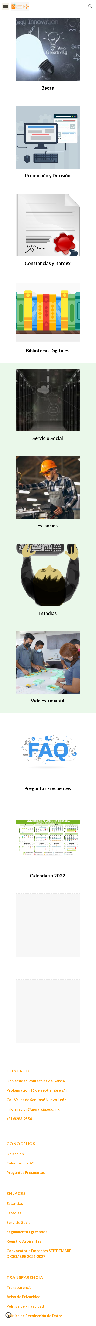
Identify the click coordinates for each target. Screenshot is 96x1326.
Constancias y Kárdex (48, 263)
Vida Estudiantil (47, 700)
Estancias (48, 525)
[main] (47, 88)
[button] (5, 6)
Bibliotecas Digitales (47, 350)
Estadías (48, 613)
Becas (47, 88)
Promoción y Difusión (47, 175)
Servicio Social (47, 438)
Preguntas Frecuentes (47, 788)
